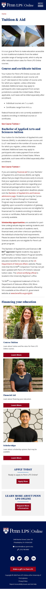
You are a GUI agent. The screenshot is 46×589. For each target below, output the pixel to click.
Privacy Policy (23, 581)
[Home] (17, 5)
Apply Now (23, 481)
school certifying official (26, 273)
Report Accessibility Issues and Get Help (23, 584)
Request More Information (23, 507)
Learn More (16, 355)
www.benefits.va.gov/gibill (21, 293)
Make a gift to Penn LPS (23, 569)
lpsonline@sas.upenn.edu (24, 547)
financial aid (22, 172)
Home (4, 14)
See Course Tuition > (11, 124)
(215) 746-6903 (24, 550)
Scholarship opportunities (13, 222)
